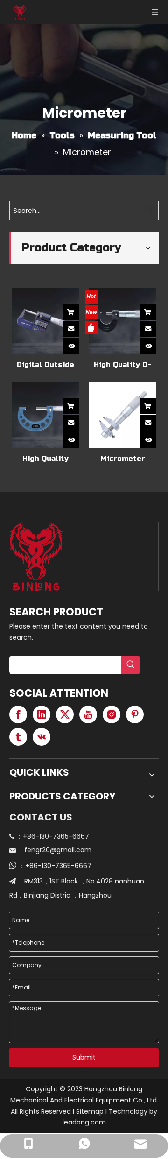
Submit (84, 1057)
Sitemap (90, 1111)
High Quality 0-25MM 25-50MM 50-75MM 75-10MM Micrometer (122, 364)
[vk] (41, 737)
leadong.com (84, 1122)
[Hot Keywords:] (149, 210)
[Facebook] (18, 714)
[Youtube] (88, 714)
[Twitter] (65, 714)
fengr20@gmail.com (57, 850)
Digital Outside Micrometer (45, 364)
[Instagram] (111, 714)
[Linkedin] (41, 714)
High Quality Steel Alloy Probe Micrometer (45, 458)
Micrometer (122, 458)
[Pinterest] (135, 714)
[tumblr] (18, 737)
